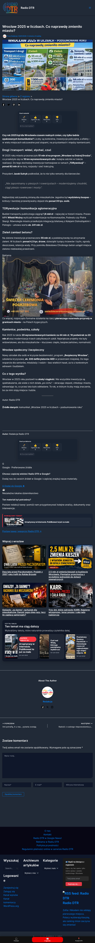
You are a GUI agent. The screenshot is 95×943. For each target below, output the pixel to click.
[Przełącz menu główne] (90, 8)
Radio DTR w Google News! (47, 838)
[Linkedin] (19, 104)
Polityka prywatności (48, 845)
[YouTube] (52, 706)
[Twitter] (9, 104)
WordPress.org (11, 906)
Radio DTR (27, 7)
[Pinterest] (14, 104)
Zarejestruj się (10, 887)
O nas (47, 830)
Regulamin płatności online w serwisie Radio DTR (47, 849)
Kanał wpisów (10, 895)
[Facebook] (3, 104)
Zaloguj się (9, 891)
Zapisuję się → (74, 884)
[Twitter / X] (47, 706)
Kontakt (47, 834)
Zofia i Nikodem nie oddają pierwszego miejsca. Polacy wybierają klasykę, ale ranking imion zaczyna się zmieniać (77, 917)
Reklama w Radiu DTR (47, 841)
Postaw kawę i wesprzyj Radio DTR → (21, 531)
